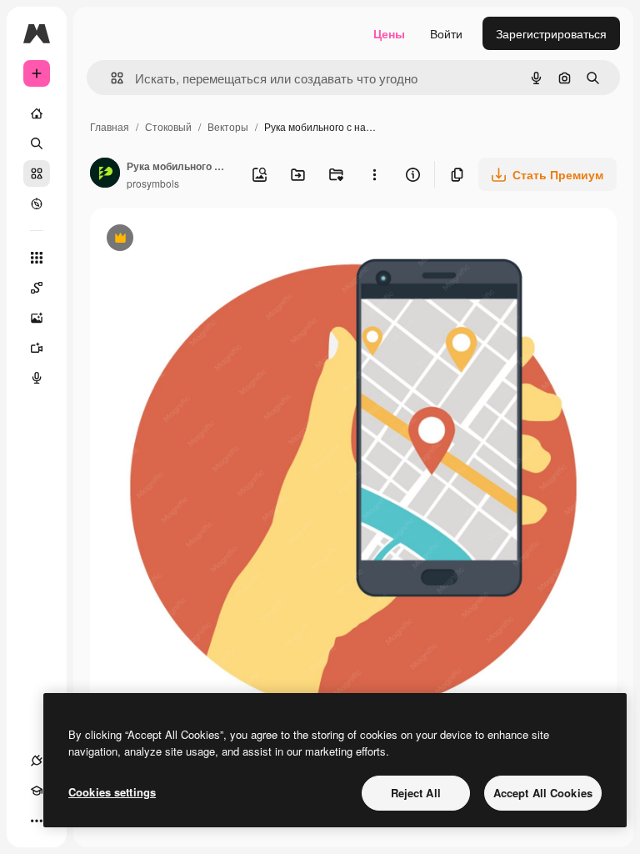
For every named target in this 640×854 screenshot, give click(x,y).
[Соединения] (36, 760)
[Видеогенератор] (36, 347)
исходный (201, 240)
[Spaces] (36, 287)
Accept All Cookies (542, 793)
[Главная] (36, 113)
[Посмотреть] (36, 203)
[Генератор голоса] (36, 377)
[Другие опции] (374, 174)
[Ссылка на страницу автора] (105, 174)
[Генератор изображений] (36, 317)
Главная (109, 126)
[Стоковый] (36, 173)
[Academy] (36, 790)
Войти (446, 33)
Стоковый (168, 126)
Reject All (416, 793)
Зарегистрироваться (551, 33)
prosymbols (153, 183)
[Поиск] (36, 143)
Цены (389, 33)
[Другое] (36, 820)
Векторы (228, 126)
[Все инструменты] (36, 257)
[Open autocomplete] (110, 78)
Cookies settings (112, 792)
